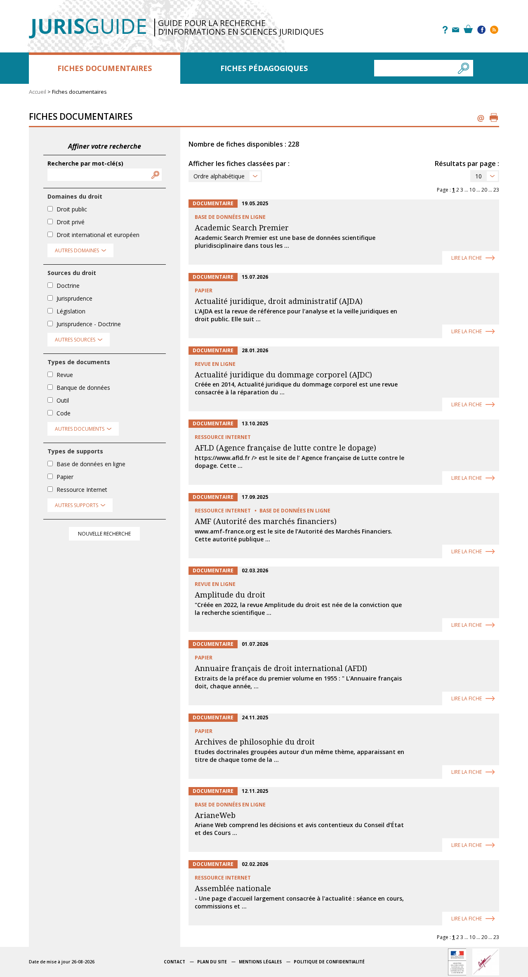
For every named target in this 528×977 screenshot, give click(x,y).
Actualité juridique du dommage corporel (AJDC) (283, 374)
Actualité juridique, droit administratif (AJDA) (279, 301)
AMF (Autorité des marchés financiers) (266, 521)
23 (496, 189)
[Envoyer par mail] (481, 117)
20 (484, 189)
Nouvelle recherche (104, 533)
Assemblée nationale (233, 888)
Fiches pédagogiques (264, 68)
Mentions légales (260, 962)
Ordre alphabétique (219, 176)
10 (478, 176)
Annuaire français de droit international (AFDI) (281, 668)
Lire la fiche (466, 257)
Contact (174, 962)
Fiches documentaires (104, 68)
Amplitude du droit (230, 594)
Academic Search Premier (242, 227)
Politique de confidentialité (329, 962)
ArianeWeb (215, 815)
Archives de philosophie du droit (255, 741)
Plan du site (212, 962)
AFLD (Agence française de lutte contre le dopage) (285, 447)
